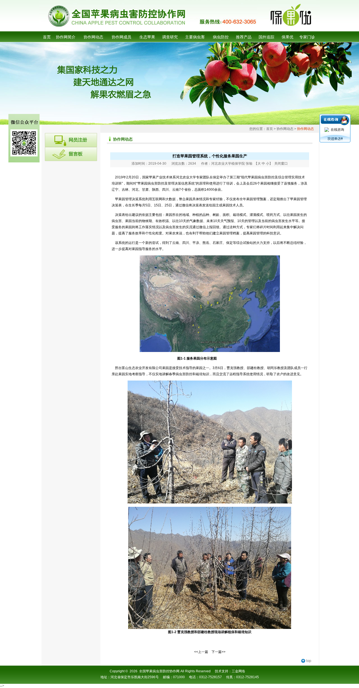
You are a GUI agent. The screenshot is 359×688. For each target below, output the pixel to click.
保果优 (287, 37)
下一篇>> (218, 652)
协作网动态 (93, 37)
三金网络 (238, 671)
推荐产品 (244, 37)
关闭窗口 (281, 163)
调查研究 (170, 37)
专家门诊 (307, 37)
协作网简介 (65, 37)
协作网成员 (121, 37)
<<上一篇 (201, 652)
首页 (47, 37)
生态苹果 (147, 37)
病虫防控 (221, 37)
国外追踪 (266, 37)
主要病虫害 (195, 37)
